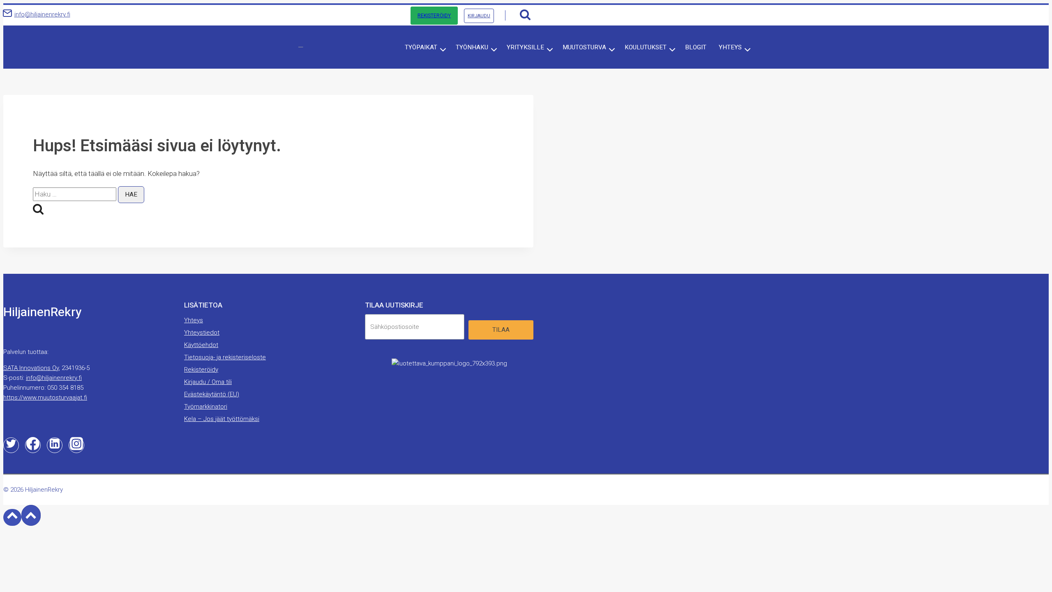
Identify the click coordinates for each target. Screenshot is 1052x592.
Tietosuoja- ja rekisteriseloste (225, 357)
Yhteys (193, 320)
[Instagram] (76, 445)
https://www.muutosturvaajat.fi (45, 397)
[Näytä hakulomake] (525, 15)
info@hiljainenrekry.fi (54, 378)
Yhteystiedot (201, 332)
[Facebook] (33, 445)
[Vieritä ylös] (12, 517)
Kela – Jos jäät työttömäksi (221, 419)
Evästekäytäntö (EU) (211, 394)
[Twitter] (11, 445)
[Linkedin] (54, 445)
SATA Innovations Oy (31, 368)
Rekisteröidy (434, 15)
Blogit (695, 47)
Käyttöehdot (201, 345)
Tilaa (501, 329)
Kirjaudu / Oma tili (208, 382)
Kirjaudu (479, 15)
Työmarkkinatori (205, 406)
